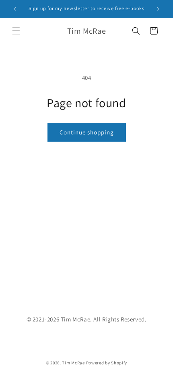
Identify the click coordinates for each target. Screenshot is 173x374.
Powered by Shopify (107, 363)
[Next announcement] (158, 9)
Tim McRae (73, 363)
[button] (16, 31)
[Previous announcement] (15, 9)
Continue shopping (87, 132)
